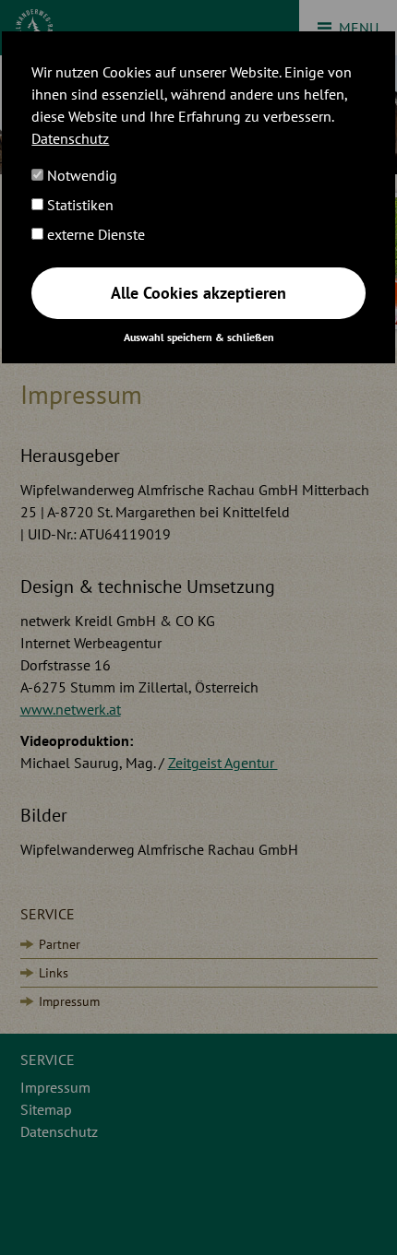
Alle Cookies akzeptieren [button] (198, 292)
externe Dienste (94, 234)
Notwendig (80, 175)
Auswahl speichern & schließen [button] (199, 337)
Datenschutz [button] (70, 138)
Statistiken (78, 204)
